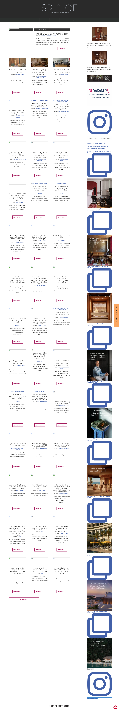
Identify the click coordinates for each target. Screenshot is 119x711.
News (24, 20)
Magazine (74, 20)
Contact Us (85, 20)
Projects (44, 20)
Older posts (24, 599)
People (34, 20)
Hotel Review (40, 76)
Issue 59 (18, 399)
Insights (61, 191)
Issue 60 (62, 159)
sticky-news (52, 35)
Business (62, 317)
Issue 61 (43, 35)
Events (64, 20)
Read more (63, 48)
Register (94, 20)
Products (54, 20)
